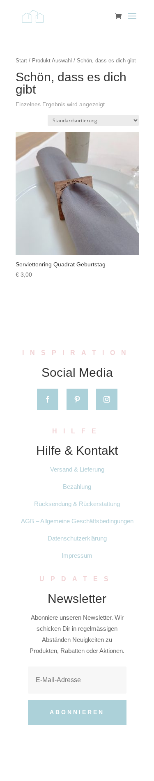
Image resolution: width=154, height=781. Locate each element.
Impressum (77, 555)
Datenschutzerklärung (77, 538)
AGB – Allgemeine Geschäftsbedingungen (77, 521)
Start (21, 60)
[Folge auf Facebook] (47, 399)
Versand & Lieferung (77, 469)
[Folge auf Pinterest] (77, 399)
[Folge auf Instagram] (106, 399)
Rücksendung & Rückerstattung (77, 503)
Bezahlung (77, 486)
